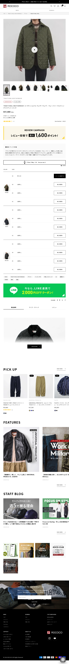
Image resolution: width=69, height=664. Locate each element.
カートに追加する (60, 176)
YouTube (5, 624)
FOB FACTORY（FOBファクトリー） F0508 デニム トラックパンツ (13, 404)
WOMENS (51, 10)
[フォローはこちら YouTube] (54, 638)
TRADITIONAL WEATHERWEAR (15, 13)
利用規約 (27, 639)
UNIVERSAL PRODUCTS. (35, 400)
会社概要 (27, 634)
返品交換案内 (6, 641)
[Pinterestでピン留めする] (59, 300)
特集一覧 (5, 622)
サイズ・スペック (34, 307)
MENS (17, 10)
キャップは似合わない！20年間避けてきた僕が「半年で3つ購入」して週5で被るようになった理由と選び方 (21, 523)
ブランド (5, 619)
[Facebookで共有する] (57, 300)
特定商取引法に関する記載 (31, 644)
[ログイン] (58, 6)
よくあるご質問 (7, 639)
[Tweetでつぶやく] (62, 300)
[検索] (51, 6)
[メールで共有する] (65, 300)
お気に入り (49, 624)
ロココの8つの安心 (7, 634)
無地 (12, 279)
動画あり (62, 276)
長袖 (17, 279)
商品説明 (13, 307)
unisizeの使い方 (7, 646)
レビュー (54, 307)
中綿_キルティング (48, 276)
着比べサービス (7, 644)
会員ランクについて (52, 622)
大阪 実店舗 (28, 636)
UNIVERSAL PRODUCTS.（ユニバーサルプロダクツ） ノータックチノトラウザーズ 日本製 (41, 404)
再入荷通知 (59, 184)
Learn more (43, 1)
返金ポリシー (28, 646)
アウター (26, 13)
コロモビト (6, 626)
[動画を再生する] (34, 50)
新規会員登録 (50, 617)
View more (34, 346)
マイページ (49, 619)
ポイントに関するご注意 (9, 117)
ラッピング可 (17, 101)
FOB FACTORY (7, 400)
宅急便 (6, 279)
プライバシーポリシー (30, 641)
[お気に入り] (54, 6)
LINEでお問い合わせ (8, 648)
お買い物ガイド (7, 636)
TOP (4, 13)
